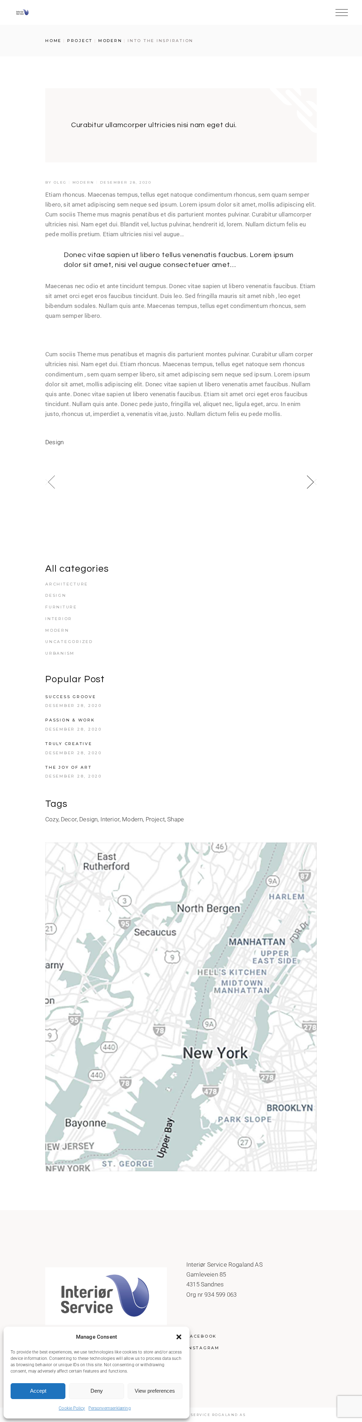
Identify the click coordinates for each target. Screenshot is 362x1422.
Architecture (66, 584)
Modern (110, 40)
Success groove (70, 696)
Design (54, 442)
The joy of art (68, 767)
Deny (96, 1391)
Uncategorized (69, 641)
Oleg (60, 182)
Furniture (61, 607)
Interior (58, 618)
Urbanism (60, 653)
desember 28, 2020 (126, 182)
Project (80, 40)
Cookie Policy (72, 1408)
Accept (38, 1391)
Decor (69, 819)
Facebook (201, 1336)
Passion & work (70, 720)
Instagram (203, 1347)
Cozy (51, 819)
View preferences (155, 1391)
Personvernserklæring (109, 1408)
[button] (178, 1336)
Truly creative (68, 743)
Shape (175, 819)
